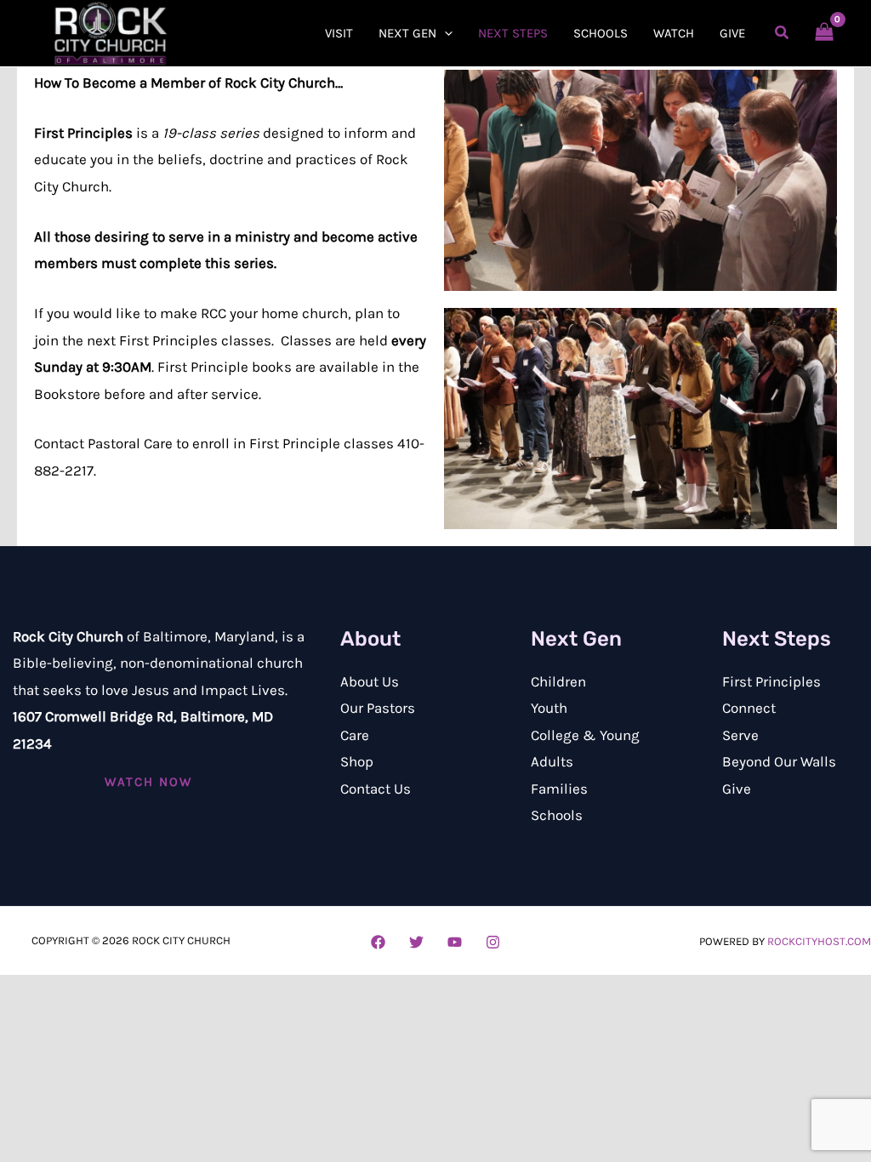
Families (559, 788)
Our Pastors (377, 707)
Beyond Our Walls (779, 761)
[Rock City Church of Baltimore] (110, 31)
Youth (549, 707)
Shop (356, 761)
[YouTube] (454, 942)
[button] (444, 33)
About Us (369, 681)
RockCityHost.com (819, 941)
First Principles (771, 681)
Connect (749, 707)
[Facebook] (378, 942)
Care (354, 734)
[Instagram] (493, 942)
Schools (557, 814)
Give (736, 788)
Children (558, 681)
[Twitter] (416, 942)
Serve (740, 734)
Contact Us (375, 788)
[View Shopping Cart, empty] (824, 33)
